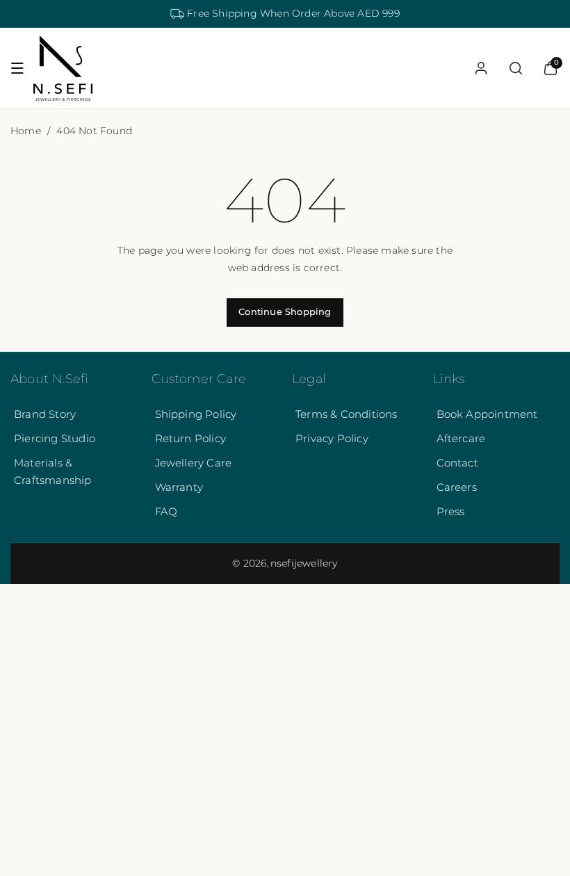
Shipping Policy (196, 414)
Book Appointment (487, 414)
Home (25, 130)
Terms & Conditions (346, 414)
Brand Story (45, 414)
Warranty (179, 487)
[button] (17, 68)
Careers (457, 487)
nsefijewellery (304, 563)
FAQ (166, 511)
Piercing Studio (54, 438)
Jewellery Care (193, 462)
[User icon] (481, 68)
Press (451, 511)
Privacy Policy (331, 438)
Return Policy (191, 438)
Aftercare (461, 438)
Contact (457, 462)
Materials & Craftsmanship (53, 471)
